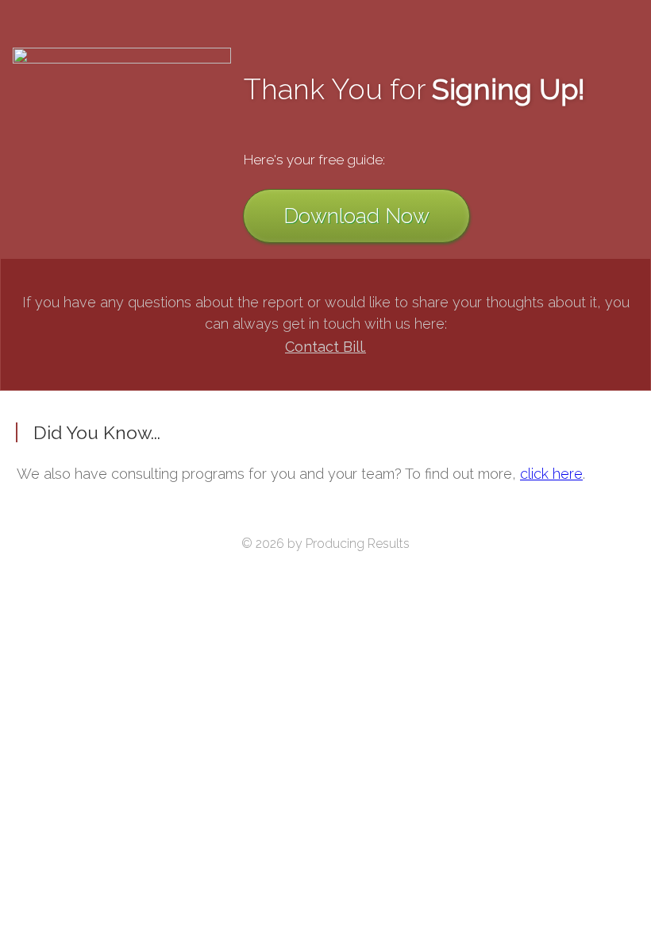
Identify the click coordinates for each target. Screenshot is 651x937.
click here (551, 473)
